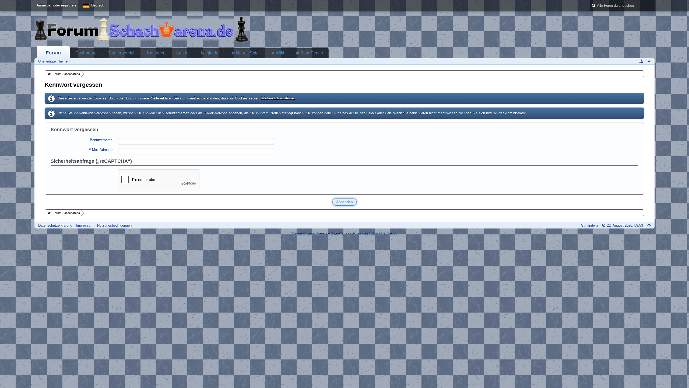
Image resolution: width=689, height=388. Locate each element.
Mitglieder (210, 53)
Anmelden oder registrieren (57, 5)
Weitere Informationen (278, 98)
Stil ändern (589, 225)
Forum (53, 53)
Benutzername (101, 140)
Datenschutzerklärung (55, 225)
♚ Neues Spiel (245, 53)
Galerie (183, 53)
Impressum (84, 225)
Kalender (155, 53)
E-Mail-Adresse (101, 150)
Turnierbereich (122, 53)
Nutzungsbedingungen (114, 225)
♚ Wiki (277, 53)
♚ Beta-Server (309, 53)
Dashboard (86, 53)
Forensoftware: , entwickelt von (344, 234)
